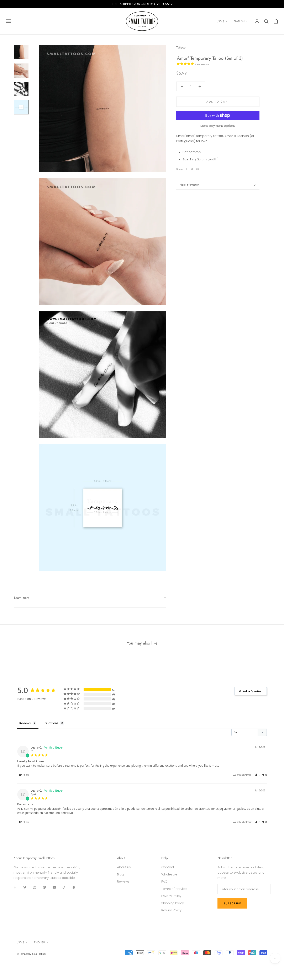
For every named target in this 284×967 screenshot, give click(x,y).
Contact (167, 867)
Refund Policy (171, 910)
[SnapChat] (73, 887)
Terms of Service (174, 888)
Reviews (123, 881)
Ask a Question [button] (252, 691)
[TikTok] (63, 887)
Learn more (21, 597)
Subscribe (232, 903)
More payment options (218, 125)
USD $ (220, 21)
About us (124, 867)
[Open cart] (276, 21)
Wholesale (169, 874)
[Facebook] (186, 169)
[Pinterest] (197, 169)
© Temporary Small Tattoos (31, 954)
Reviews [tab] (25, 723)
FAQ (164, 881)
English (239, 21)
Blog (120, 874)
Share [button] (26, 775)
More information (189, 185)
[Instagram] (34, 887)
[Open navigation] (8, 21)
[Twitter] (192, 169)
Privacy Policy (171, 896)
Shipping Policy (172, 903)
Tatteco (180, 47)
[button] (257, 775)
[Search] (266, 21)
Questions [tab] (51, 723)
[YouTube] (54, 887)
